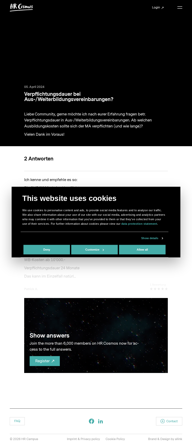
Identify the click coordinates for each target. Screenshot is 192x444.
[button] (17, 421)
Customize (92, 249)
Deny (46, 249)
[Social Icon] (91, 421)
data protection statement (139, 223)
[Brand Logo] (21, 7)
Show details (149, 238)
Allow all (142, 249)
